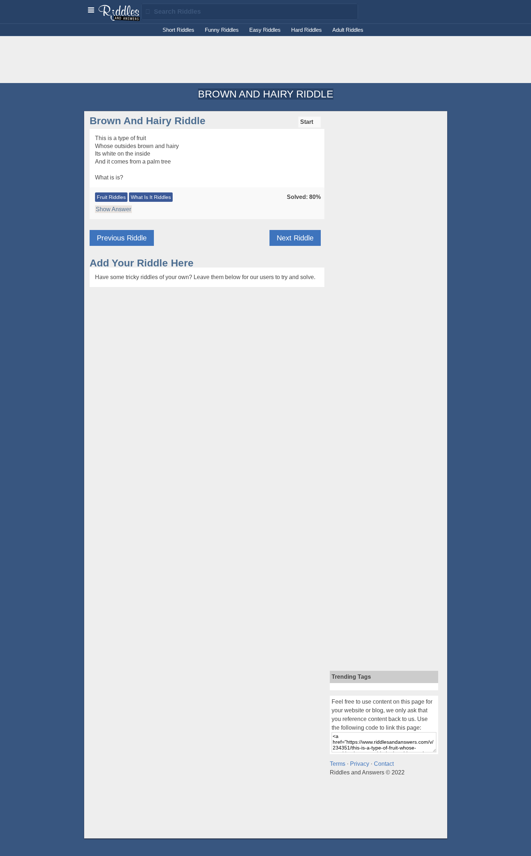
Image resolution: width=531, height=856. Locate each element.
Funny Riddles (222, 30)
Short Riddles (178, 30)
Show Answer (113, 209)
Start (307, 122)
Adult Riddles (347, 30)
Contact (384, 764)
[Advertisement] (265, 59)
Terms (337, 764)
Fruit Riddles (111, 197)
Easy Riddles (265, 30)
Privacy (359, 764)
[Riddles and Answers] (120, 19)
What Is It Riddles (151, 197)
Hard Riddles (306, 30)
